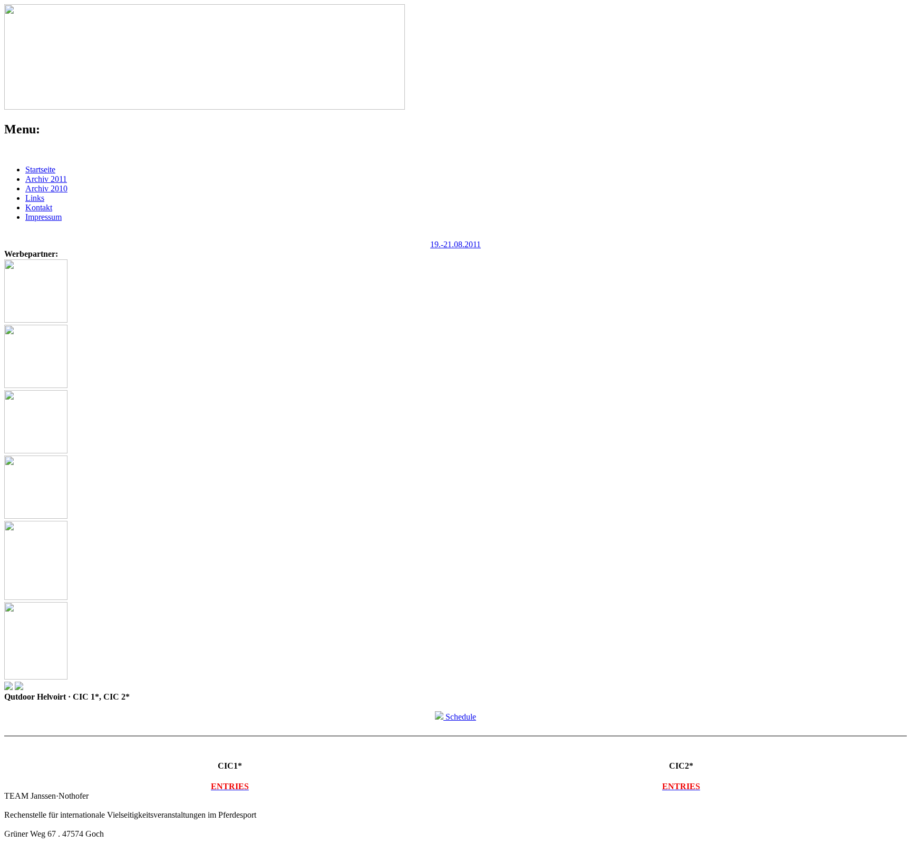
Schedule (459, 716)
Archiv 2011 (46, 179)
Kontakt (38, 207)
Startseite (40, 169)
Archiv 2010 (46, 188)
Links (34, 197)
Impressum (43, 216)
